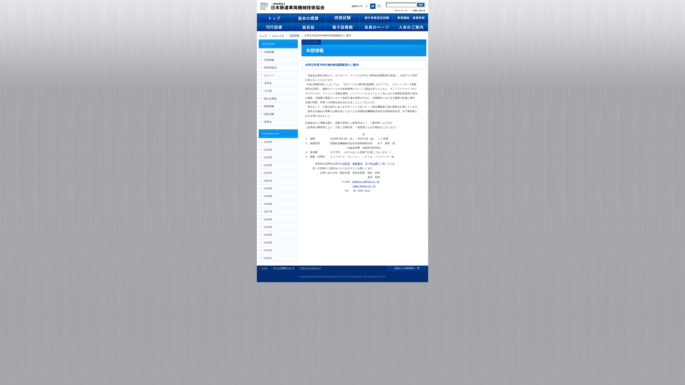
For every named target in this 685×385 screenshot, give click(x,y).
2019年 (268, 196)
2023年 (268, 165)
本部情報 (294, 35)
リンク (264, 268)
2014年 (268, 234)
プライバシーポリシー (310, 268)
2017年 (268, 211)
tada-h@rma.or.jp (363, 186)
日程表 (346, 163)
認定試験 (269, 114)
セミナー (269, 75)
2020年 (268, 188)
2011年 (268, 258)
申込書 (373, 163)
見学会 (268, 83)
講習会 (268, 121)
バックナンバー (271, 133)
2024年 (268, 157)
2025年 (268, 149)
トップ (263, 35)
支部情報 (269, 59)
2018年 (268, 203)
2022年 (268, 172)
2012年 (268, 250)
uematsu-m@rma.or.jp (365, 181)
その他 (268, 90)
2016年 (268, 219)
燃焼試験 (269, 106)
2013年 (268, 242)
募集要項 (357, 163)
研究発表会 (270, 67)
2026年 (268, 141)
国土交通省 (270, 98)
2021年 (268, 180)
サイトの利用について (284, 268)
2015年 (268, 227)
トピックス (278, 35)
